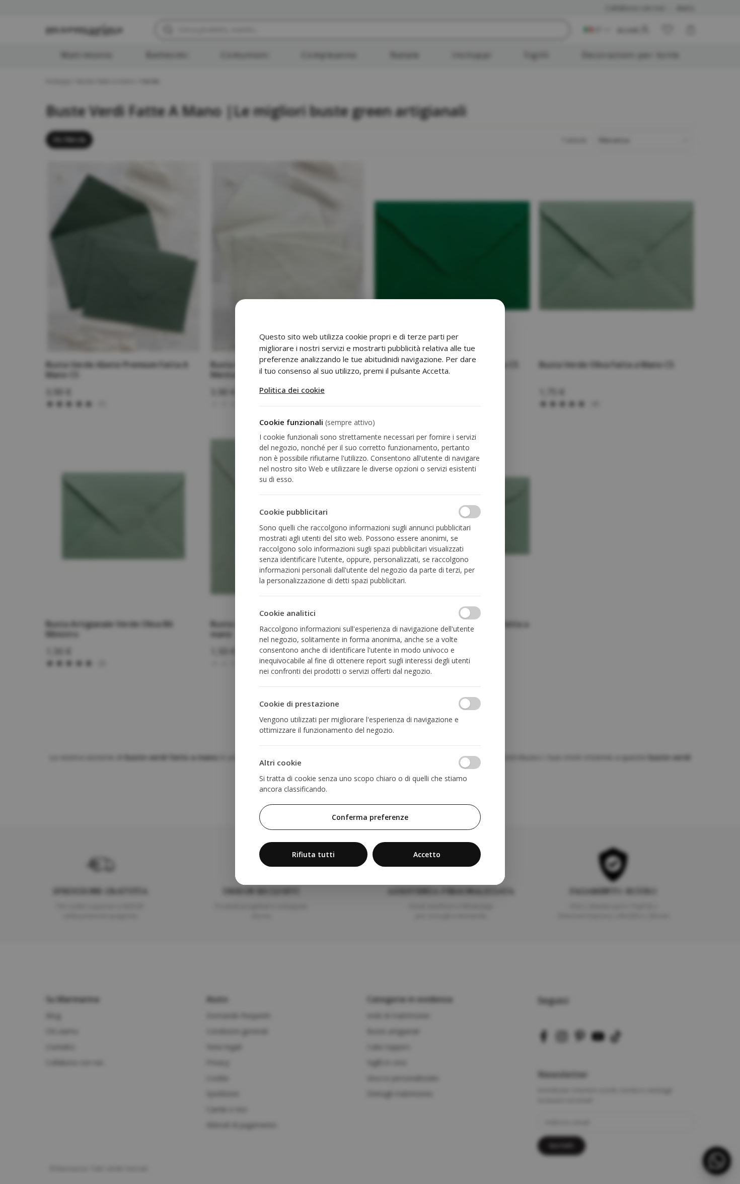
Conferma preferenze (370, 817)
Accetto (426, 854)
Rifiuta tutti (313, 854)
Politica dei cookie (292, 390)
